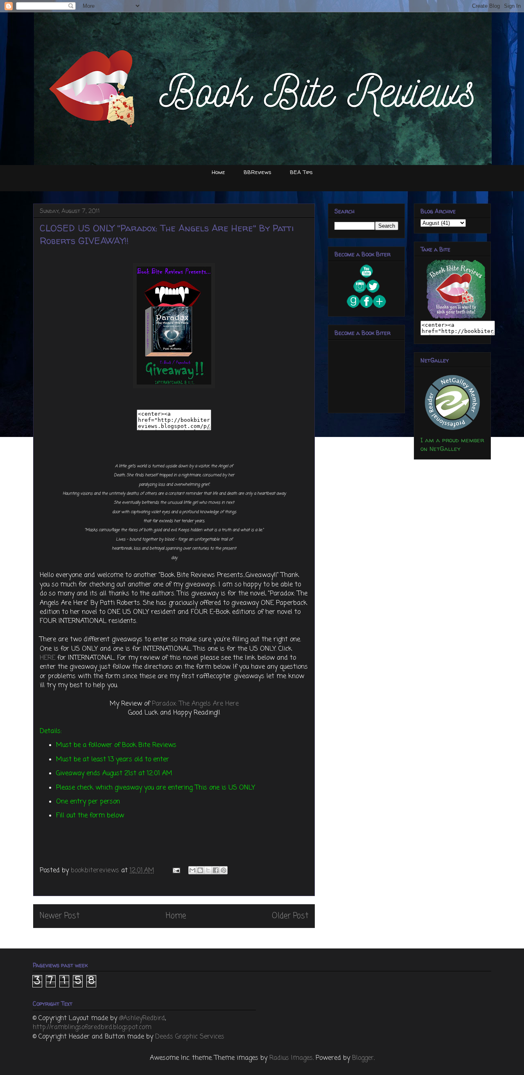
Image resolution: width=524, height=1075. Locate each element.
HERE (47, 658)
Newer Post (59, 916)
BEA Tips (301, 172)
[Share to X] (208, 870)
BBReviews (257, 172)
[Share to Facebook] (216, 870)
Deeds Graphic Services (189, 1037)
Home (218, 172)
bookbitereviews (96, 871)
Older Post (290, 916)
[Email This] (192, 870)
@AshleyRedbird (142, 1018)
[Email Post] (175, 871)
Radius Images (291, 1058)
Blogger (363, 1058)
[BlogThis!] (200, 870)
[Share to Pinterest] (223, 870)
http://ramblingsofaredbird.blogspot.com (92, 1027)
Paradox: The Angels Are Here (195, 704)
